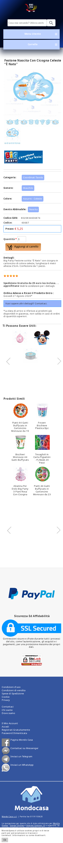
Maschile (28, 187)
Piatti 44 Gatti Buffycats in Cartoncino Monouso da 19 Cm (20, 428)
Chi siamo (7, 710)
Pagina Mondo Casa (21, 740)
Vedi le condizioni (30, 285)
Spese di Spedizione (13, 693)
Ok (4, 840)
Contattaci (7, 706)
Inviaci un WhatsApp (22, 765)
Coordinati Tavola (33, 177)
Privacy (6, 700)
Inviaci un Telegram (21, 756)
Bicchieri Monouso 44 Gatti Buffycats (20, 457)
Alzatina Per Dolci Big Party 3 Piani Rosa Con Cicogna (20, 490)
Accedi (5, 726)
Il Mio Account (10, 723)
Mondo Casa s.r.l (9, 816)
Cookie (5, 696)
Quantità (10, 239)
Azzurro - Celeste (32, 198)
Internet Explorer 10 (35, 825)
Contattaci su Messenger (24, 748)
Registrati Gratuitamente (16, 729)
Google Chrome (17, 825)
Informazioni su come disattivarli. (29, 835)
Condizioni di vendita (14, 690)
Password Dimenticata (14, 733)
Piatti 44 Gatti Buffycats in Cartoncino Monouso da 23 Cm (42, 491)
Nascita (33, 209)
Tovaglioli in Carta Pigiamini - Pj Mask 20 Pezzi (42, 458)
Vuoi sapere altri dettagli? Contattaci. (26, 303)
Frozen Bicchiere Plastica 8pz (41, 425)
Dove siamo (8, 713)
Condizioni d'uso (11, 687)
